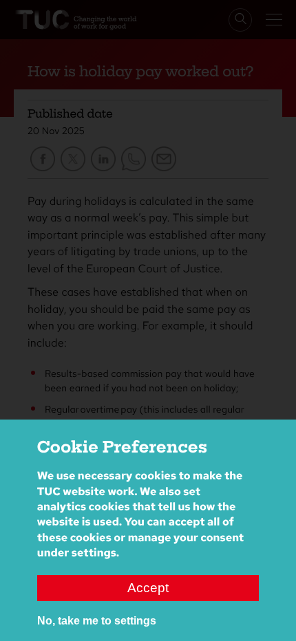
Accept (148, 587)
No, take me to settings (96, 621)
